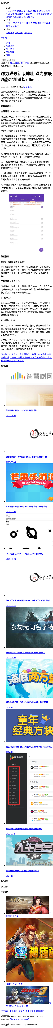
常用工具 (28, 23)
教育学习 (19, 23)
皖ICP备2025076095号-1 (20, 1019)
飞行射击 (36, 14)
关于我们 (5, 1011)
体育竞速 (37, 11)
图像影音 (42, 23)
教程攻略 (10, 52)
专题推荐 (10, 33)
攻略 (17, 63)
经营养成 (28, 14)
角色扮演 (26, 17)
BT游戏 (15, 11)
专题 (8, 55)
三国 (32, 17)
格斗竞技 (10, 14)
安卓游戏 (10, 46)
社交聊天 (15, 26)
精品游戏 (23, 11)
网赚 (35, 23)
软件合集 (28, 33)
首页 (8, 43)
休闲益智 (17, 17)
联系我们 (14, 1011)
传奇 (30, 11)
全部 (9, 11)
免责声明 (31, 1011)
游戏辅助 (19, 14)
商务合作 (23, 1011)
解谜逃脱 (45, 11)
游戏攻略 (24, 63)
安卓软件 (10, 49)
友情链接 (40, 1011)
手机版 (4, 38)
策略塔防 (45, 14)
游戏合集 (19, 33)
